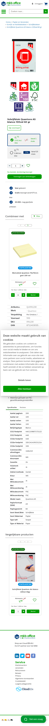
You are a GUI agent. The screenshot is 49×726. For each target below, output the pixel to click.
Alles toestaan (24, 389)
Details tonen (24, 380)
